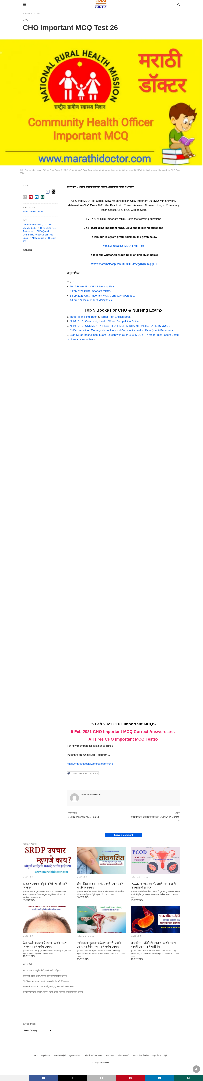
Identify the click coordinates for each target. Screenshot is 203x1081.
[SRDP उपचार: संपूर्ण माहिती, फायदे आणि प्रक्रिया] (47, 860)
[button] (71, 193)
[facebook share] (47, 192)
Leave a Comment (123, 835)
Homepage (28, 13)
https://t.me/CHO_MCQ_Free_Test (123, 245)
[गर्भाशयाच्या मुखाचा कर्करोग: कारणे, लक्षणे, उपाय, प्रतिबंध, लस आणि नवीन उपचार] (101, 919)
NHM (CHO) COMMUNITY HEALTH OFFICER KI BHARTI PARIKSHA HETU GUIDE (120, 325)
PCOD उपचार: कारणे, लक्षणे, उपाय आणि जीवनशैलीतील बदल (46, 981)
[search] (178, 4)
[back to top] (196, 1069)
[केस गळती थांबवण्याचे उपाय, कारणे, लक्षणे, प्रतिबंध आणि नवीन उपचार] (47, 919)
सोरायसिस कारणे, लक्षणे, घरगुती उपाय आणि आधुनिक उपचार (45, 976)
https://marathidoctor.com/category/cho (90, 763)
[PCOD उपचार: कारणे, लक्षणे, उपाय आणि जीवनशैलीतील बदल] (155, 860)
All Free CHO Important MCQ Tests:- (91, 300)
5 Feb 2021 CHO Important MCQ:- (90, 291)
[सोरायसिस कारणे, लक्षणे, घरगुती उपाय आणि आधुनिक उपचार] (101, 860)
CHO (38, 13)
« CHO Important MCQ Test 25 (84, 817)
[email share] (25, 197)
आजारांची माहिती (28, 877)
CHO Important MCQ (33, 224)
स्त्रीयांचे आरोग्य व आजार (139, 877)
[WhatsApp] (71, 196)
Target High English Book (115, 316)
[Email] (86, 196)
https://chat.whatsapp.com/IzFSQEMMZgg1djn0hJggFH (124, 264)
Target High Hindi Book (83, 316)
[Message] (78, 196)
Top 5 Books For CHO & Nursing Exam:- (94, 286)
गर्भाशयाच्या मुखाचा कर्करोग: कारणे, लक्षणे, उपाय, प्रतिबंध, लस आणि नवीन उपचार (53, 992)
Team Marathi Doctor (90, 794)
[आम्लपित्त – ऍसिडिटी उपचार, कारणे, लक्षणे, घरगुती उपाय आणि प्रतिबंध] (155, 919)
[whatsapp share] (42, 197)
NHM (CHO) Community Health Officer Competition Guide (104, 321)
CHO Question (44, 231)
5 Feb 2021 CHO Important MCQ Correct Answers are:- (103, 295)
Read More (36, 897)
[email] (101, 1078)
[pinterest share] (31, 197)
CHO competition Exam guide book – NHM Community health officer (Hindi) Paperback (121, 330)
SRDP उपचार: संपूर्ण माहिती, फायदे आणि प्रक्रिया (41, 970)
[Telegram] (94, 196)
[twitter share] (53, 192)
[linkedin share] (36, 197)
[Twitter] (102, 196)
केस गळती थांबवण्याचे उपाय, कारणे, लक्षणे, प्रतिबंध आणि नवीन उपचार (48, 986)
